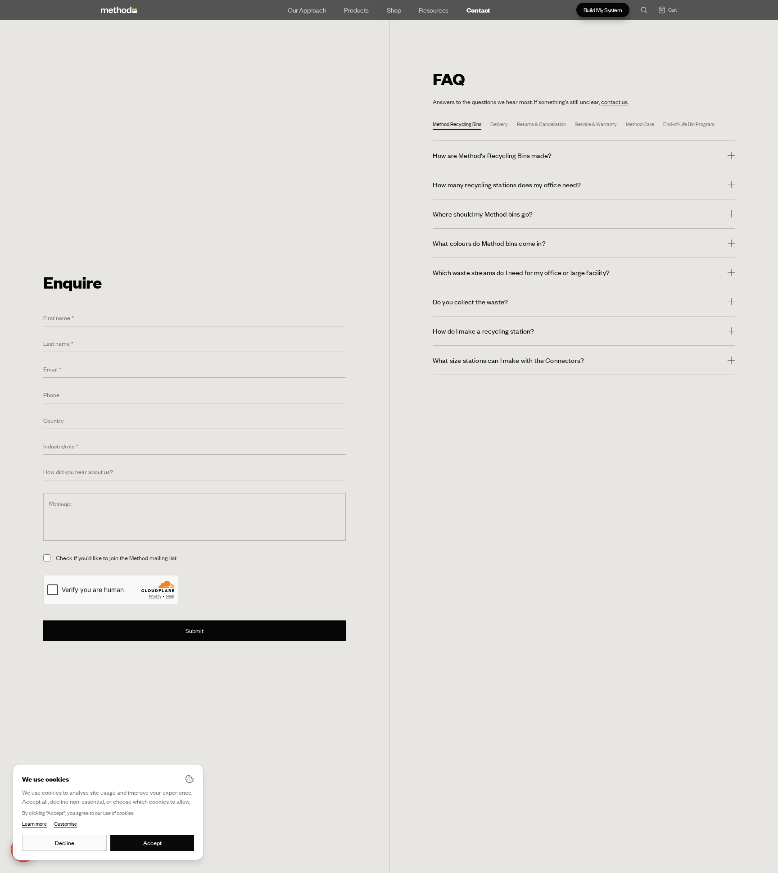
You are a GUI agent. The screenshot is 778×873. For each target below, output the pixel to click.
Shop (394, 9)
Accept (152, 843)
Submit (194, 631)
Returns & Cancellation (541, 124)
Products (356, 9)
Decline (64, 843)
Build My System (603, 10)
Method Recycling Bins (457, 124)
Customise (65, 824)
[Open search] (643, 10)
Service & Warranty (596, 124)
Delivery (499, 124)
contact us (614, 102)
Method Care (640, 124)
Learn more (34, 824)
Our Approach (307, 9)
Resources (433, 9)
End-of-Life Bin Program (689, 124)
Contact (478, 9)
